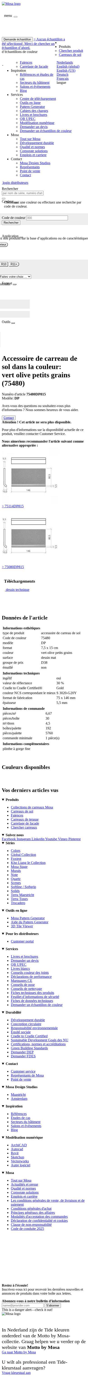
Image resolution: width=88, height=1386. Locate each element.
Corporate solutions (34, 151)
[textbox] (23, 193)
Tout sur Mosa (30, 139)
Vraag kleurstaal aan (16, 1373)
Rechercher (11, 222)
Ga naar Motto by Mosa (19, 1352)
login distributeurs (15, 183)
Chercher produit (71, 50)
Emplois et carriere (33, 155)
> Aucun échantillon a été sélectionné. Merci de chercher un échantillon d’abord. (33, 43)
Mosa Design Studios (35, 163)
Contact (25, 175)
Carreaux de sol (70, 55)
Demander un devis (34, 127)
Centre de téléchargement (38, 99)
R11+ (14, 264)
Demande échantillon (17, 39)
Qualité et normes (32, 147)
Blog (23, 90)
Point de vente (30, 171)
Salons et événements (35, 86)
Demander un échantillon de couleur (46, 131)
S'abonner (52, 1305)
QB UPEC (27, 119)
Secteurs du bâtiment (34, 82)
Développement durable (37, 143)
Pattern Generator (32, 107)
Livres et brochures (33, 115)
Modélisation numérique (37, 123)
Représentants (30, 167)
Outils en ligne (30, 103)
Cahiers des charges (34, 111)
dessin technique (17, 590)
